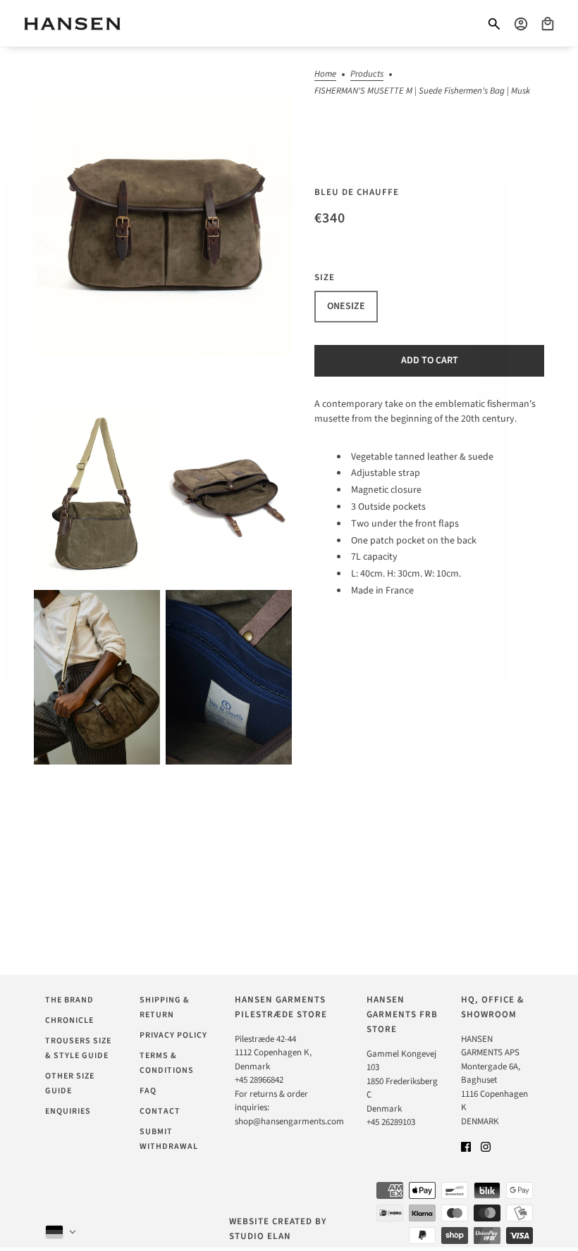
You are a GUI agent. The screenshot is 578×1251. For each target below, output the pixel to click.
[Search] (494, 24)
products (366, 75)
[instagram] (485, 1146)
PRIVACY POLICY (173, 1035)
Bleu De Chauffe (356, 192)
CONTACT (160, 1111)
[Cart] (547, 24)
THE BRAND (69, 1000)
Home (325, 75)
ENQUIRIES (68, 1111)
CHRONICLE (69, 1020)
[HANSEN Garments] (72, 23)
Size (324, 277)
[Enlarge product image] (163, 225)
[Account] (521, 24)
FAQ (148, 1091)
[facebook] (465, 1146)
